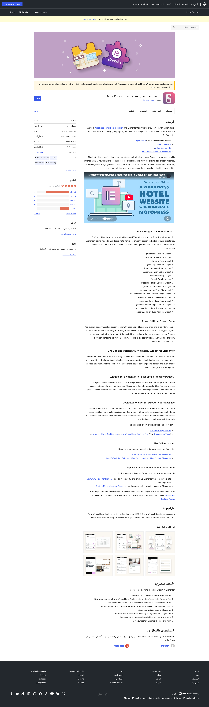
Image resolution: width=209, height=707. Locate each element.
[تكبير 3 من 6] (109, 534)
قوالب (159, 675)
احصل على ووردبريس (12, 4)
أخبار (197, 675)
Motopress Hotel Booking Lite (104, 434)
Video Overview (164, 144)
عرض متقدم (71, 170)
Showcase (157, 671)
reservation (39, 163)
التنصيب (143, 111)
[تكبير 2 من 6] (140, 534)
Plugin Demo (140, 140)
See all (37, 213)
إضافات (158, 679)
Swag (81, 683)
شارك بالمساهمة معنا (76, 671)
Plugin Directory (193, 12)
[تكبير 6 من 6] (109, 558)
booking (53, 158)
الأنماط (158, 683)
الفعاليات (81, 675)
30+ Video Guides (163, 148)
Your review (71, 213)
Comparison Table (162, 434)
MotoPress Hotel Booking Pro (134, 434)
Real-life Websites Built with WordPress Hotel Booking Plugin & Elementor (138, 458)
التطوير (131, 111)
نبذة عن (196, 671)
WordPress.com (38, 671)
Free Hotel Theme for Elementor (156, 151)
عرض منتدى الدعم (68, 234)
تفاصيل (169, 111)
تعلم (121, 671)
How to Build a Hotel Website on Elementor (151, 454)
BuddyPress (41, 683)
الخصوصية (195, 683)
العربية (174, 694)
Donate (80, 679)
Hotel (37, 158)
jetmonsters (148, 100)
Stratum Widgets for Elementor (100, 479)
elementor (45, 158)
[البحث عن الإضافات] (173, 27)
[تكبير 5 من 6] (140, 558)
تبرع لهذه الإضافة (69, 254)
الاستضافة (195, 679)
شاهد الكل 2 (38, 152)
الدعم (36, 111)
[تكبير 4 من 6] (171, 558)
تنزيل (38, 98)
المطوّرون (119, 679)
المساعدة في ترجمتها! (90, 19)
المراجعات (156, 111)
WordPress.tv (116, 683)
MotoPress (119, 646)
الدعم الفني (118, 675)
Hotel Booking (51, 163)
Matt (43, 675)
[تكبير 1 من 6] (171, 534)
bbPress (42, 679)
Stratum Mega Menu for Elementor (111, 486)
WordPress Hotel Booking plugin (108, 128)
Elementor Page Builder (160, 430)
